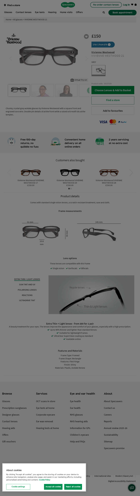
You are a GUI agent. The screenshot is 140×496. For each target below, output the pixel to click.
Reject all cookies (73, 487)
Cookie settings (18, 487)
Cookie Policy (44, 480)
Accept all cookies (53, 487)
